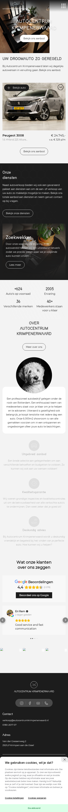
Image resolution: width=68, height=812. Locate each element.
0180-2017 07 (9, 732)
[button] (2, 624)
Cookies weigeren (37, 798)
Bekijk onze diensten (18, 213)
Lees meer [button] (22, 636)
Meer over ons (34, 346)
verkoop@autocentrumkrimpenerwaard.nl (25, 728)
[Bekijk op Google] (10, 613)
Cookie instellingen (14, 798)
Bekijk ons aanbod (34, 38)
